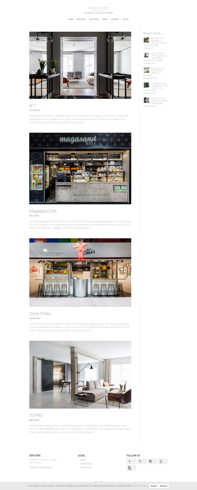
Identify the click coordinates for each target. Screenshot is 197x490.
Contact (115, 19)
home (70, 19)
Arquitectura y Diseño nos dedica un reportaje (154, 72)
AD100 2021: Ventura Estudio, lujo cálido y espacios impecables (155, 57)
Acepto (154, 486)
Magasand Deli (43, 211)
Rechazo (163, 486)
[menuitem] (124, 20)
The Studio (94, 19)
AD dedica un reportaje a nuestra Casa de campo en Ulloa (155, 42)
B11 (33, 105)
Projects (81, 19)
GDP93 (35, 415)
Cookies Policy (86, 467)
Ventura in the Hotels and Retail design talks (159, 100)
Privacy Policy (86, 463)
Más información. (140, 485)
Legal (82, 460)
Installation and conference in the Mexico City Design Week (155, 87)
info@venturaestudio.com (40, 467)
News (105, 19)
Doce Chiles (40, 313)
